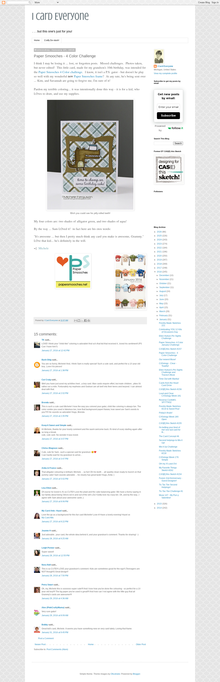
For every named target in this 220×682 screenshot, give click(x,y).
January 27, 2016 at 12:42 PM (55, 350)
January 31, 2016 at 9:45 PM (55, 632)
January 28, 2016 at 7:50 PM (55, 575)
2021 (159, 251)
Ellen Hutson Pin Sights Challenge (170, 337)
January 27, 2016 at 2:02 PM (55, 393)
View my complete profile (165, 73)
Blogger (136, 674)
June (161, 299)
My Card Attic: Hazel (52, 511)
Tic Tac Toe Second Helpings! (168, 485)
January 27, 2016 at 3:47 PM (55, 459)
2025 (159, 236)
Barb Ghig (46, 360)
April (161, 307)
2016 (159, 272)
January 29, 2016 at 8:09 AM (55, 615)
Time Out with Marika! (169, 379)
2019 (159, 260)
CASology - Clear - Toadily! (168, 364)
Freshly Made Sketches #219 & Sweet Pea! (170, 407)
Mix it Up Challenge (168, 447)
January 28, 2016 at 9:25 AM (55, 538)
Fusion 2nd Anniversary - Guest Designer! (170, 479)
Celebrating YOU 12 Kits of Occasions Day (170, 330)
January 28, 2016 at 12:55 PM (55, 555)
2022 (159, 248)
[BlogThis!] (79, 320)
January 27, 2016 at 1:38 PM (55, 370)
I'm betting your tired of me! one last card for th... (169, 430)
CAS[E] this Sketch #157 (170, 349)
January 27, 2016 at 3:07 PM (55, 439)
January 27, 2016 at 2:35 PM (55, 416)
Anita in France (49, 468)
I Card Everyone (60, 16)
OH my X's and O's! (168, 464)
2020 (159, 256)
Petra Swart (47, 585)
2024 (159, 239)
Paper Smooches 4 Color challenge (60, 72)
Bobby (45, 624)
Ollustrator (115, 674)
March (162, 311)
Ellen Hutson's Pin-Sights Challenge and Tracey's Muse (171, 372)
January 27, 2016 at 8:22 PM (55, 521)
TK (43, 340)
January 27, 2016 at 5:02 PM (55, 479)
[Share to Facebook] (85, 320)
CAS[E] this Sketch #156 (170, 389)
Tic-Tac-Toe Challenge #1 (171, 491)
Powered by (160, 128)
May (161, 303)
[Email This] (75, 320)
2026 (159, 232)
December (164, 275)
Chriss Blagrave (50, 448)
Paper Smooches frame (88, 76)
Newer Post (40, 644)
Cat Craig (46, 379)
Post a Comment (46, 638)
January (163, 319)
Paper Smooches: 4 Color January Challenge (171, 343)
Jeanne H (46, 530)
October (163, 283)
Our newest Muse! (167, 359)
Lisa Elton (46, 488)
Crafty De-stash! (51, 40)
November (164, 279)
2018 (159, 264)
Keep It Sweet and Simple (54, 425)
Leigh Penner (48, 548)
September (164, 287)
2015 (159, 504)
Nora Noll (46, 565)
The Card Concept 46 (169, 436)
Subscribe (168, 115)
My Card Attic (48, 517)
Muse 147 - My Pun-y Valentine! (169, 496)
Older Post (141, 644)
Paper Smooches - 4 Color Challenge (168, 354)
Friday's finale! (165, 413)
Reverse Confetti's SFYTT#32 (167, 401)
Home (37, 40)
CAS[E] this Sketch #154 (170, 474)
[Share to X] (82, 320)
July (161, 295)
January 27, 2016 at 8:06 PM (55, 501)
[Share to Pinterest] (88, 320)
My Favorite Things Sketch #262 (168, 469)
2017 (159, 268)
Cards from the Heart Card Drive (168, 384)
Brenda (45, 402)
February (163, 315)
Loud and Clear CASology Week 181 (170, 394)
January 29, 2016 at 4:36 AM (55, 598)
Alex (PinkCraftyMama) (53, 607)
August (162, 291)
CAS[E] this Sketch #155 (170, 423)
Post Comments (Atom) (57, 649)
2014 (159, 508)
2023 (159, 244)
